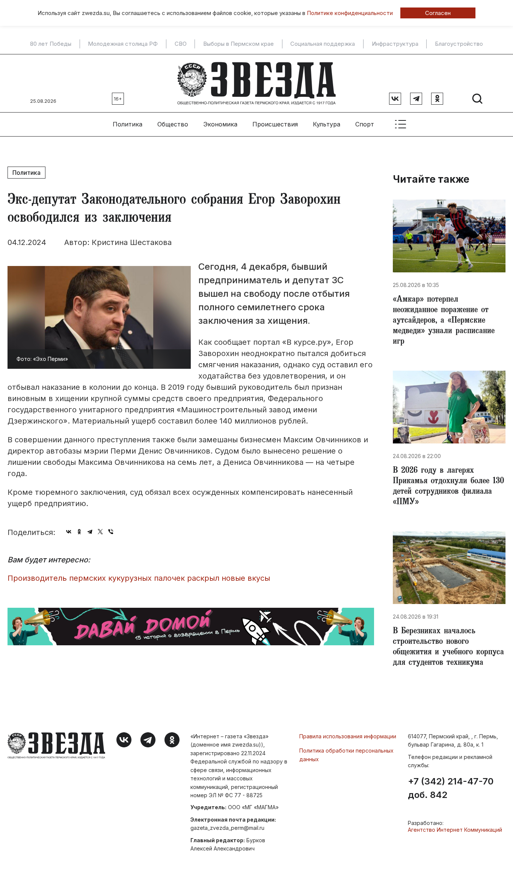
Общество (172, 124)
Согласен (438, 13)
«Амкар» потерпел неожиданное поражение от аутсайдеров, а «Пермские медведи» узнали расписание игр (444, 321)
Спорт (364, 124)
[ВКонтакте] (68, 531)
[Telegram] (89, 531)
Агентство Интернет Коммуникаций (455, 829)
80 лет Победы (50, 44)
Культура (326, 124)
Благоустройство (459, 44)
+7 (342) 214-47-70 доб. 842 (450, 788)
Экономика (220, 124)
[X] (100, 531)
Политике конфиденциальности (350, 13)
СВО (181, 44)
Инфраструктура (395, 44)
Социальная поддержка (322, 44)
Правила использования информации (347, 736)
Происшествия (275, 124)
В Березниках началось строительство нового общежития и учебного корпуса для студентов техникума (448, 648)
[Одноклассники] (79, 531)
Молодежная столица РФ (123, 44)
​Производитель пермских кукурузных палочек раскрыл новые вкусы (139, 578)
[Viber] (110, 531)
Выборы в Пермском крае (238, 44)
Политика (127, 124)
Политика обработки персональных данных (346, 754)
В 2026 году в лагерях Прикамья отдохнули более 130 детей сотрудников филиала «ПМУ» (448, 487)
